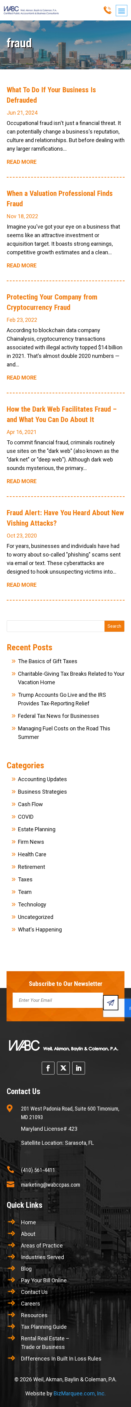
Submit (111, 1002)
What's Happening (40, 929)
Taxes (25, 879)
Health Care (32, 854)
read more (22, 162)
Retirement (31, 867)
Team (25, 892)
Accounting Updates (42, 779)
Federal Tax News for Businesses (58, 716)
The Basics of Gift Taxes (47, 661)
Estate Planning (36, 829)
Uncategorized (35, 917)
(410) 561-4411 (38, 1170)
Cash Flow (30, 804)
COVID (26, 817)
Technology (32, 904)
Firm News (31, 842)
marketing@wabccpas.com (50, 1184)
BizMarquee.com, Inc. (80, 1393)
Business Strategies (42, 791)
